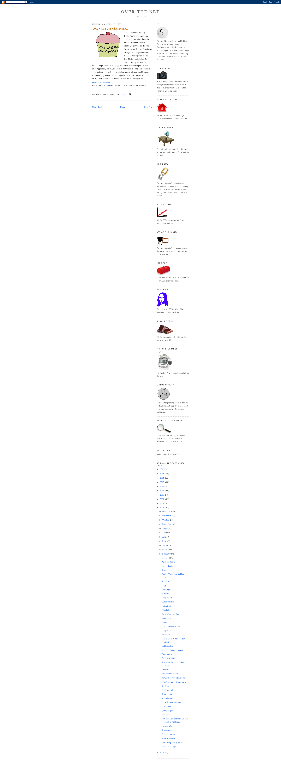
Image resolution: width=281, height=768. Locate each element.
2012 (162, 486)
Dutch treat (166, 606)
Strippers (165, 593)
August (165, 528)
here (178, 454)
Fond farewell (167, 690)
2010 (162, 494)
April (164, 545)
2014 (162, 477)
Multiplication (167, 698)
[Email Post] (129, 94)
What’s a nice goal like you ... (174, 681)
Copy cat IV (167, 585)
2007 (162, 507)
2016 (162, 469)
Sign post (165, 581)
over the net (140, 11)
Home (122, 107)
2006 (162, 752)
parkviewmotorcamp (100, 81)
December (166, 511)
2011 (162, 490)
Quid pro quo (167, 710)
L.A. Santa (166, 706)
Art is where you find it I (172, 614)
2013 (162, 482)
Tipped (165, 622)
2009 (162, 499)
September (167, 524)
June (164, 536)
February (166, 553)
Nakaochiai (166, 618)
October (165, 519)
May (164, 541)
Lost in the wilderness (171, 626)
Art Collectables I (169, 561)
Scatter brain (167, 694)
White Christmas (168, 738)
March (165, 549)
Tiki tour (165, 714)
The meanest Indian (170, 673)
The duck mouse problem (172, 650)
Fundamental (167, 725)
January (165, 558)
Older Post (147, 107)
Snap (164, 570)
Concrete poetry (168, 734)
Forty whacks (167, 565)
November (167, 515)
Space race (166, 730)
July (164, 532)
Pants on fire (167, 654)
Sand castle (166, 669)
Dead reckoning (168, 658)
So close (165, 686)
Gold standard (167, 645)
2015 (162, 473)
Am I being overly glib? (172, 742)
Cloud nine (166, 610)
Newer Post (97, 107)
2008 (162, 503)
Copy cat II (166, 630)
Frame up (166, 634)
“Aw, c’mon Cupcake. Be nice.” (110, 28)
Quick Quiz (166, 589)
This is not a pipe (169, 746)
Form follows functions (171, 702)
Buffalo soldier (168, 601)
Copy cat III (167, 597)
